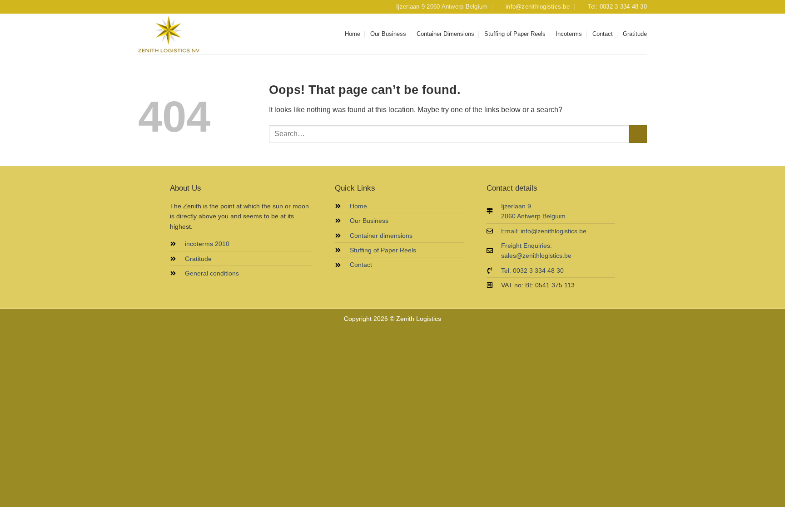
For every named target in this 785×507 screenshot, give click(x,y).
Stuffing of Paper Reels (515, 33)
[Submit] (638, 134)
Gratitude (635, 33)
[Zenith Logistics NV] (183, 34)
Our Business (388, 33)
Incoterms (569, 33)
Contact (602, 33)
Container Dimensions (445, 33)
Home (352, 33)
